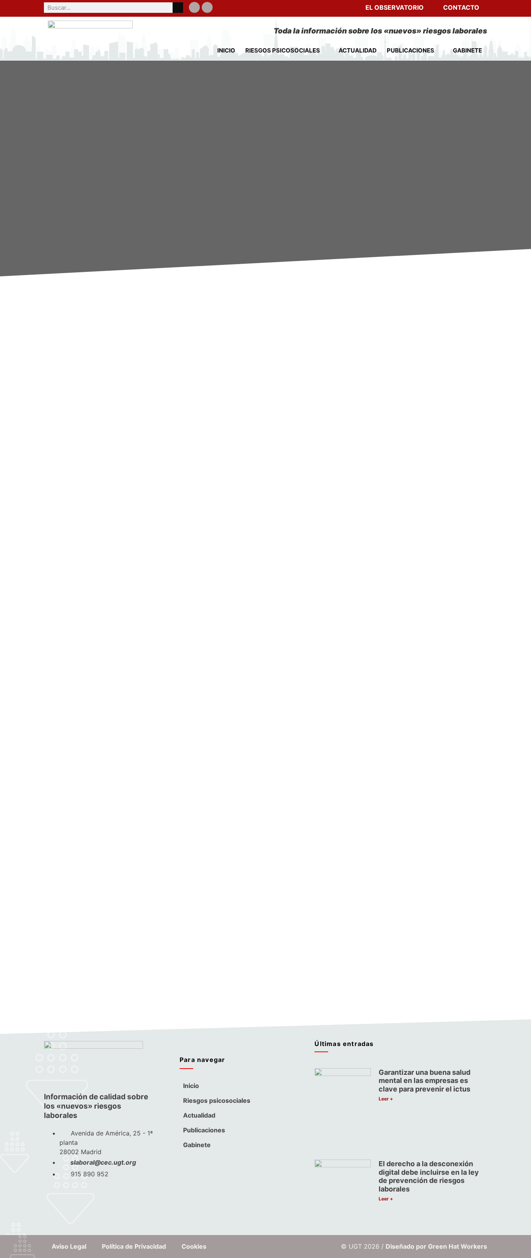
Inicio (226, 50)
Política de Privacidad (134, 1246)
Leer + (386, 1099)
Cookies (194, 1246)
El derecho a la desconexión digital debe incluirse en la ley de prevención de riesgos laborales (429, 1176)
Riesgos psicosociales (282, 50)
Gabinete (467, 50)
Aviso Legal (69, 1246)
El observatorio (394, 7)
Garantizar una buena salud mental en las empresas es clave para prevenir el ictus (424, 1080)
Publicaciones (410, 50)
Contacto (461, 7)
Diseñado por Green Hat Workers (436, 1246)
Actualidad (358, 50)
